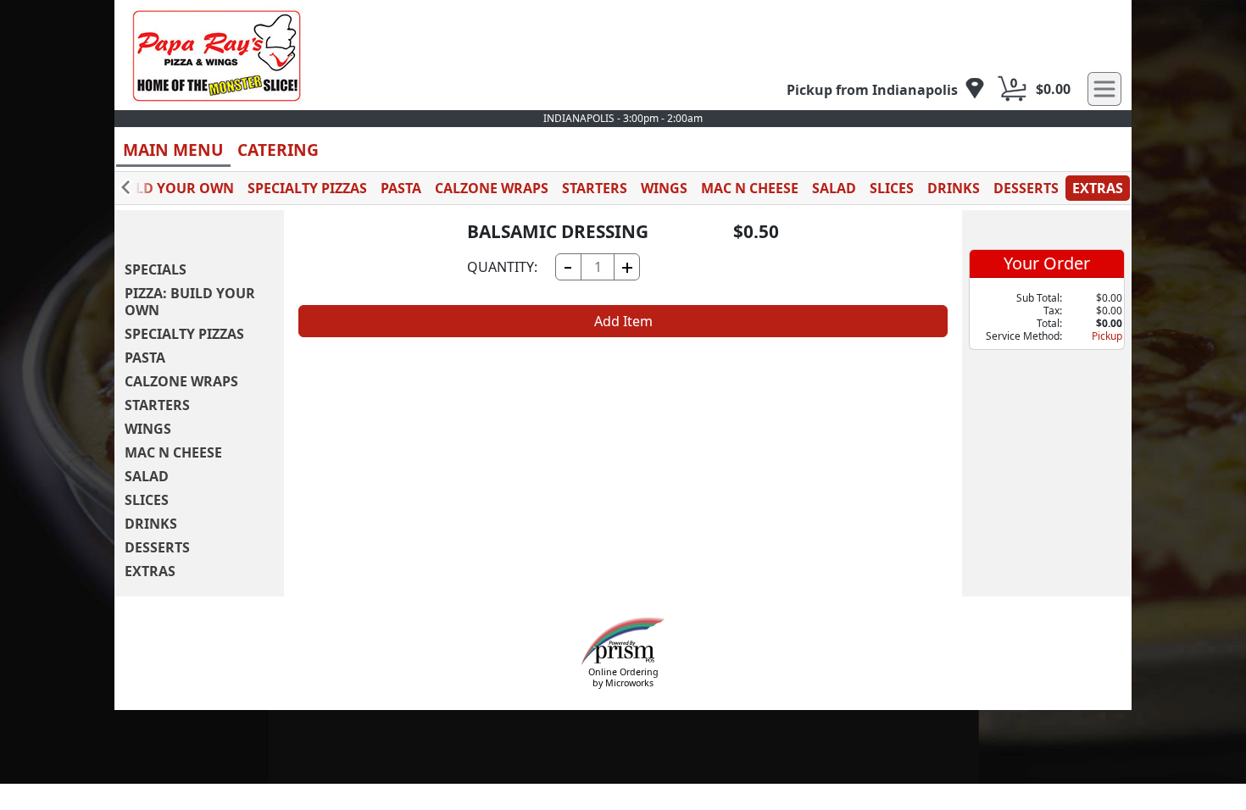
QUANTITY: (502, 267)
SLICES (892, 188)
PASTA (401, 188)
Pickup (1107, 336)
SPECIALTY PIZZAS (307, 188)
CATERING (278, 149)
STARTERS (594, 188)
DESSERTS (1026, 188)
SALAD (834, 188)
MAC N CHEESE (749, 188)
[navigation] (885, 89)
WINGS (664, 188)
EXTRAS (1097, 188)
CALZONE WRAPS (491, 188)
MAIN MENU (173, 149)
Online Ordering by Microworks (623, 677)
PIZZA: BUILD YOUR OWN (149, 188)
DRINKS (953, 188)
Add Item (623, 321)
